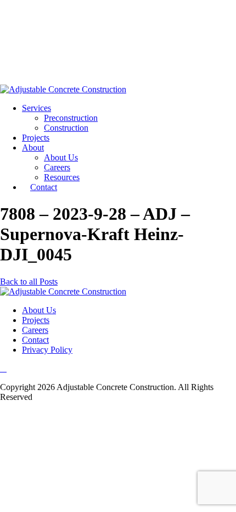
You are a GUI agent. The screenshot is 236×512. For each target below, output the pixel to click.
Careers (57, 167)
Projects (35, 137)
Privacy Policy (47, 349)
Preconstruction (71, 118)
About (33, 147)
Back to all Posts (29, 281)
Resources (62, 177)
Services (36, 108)
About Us (61, 157)
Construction (66, 127)
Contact (43, 187)
